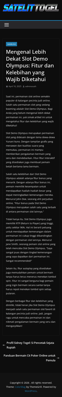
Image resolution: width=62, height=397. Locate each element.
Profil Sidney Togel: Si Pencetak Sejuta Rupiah (30, 345)
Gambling (11, 44)
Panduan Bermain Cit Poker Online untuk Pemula (29, 358)
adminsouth (30, 86)
